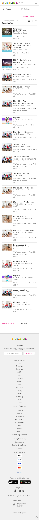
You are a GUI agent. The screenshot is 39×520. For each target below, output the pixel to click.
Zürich (19, 403)
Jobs (19, 425)
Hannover (19, 387)
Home (4, 323)
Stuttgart (19, 381)
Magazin (19, 432)
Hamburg (19, 369)
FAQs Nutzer (19, 416)
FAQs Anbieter (19, 419)
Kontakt (19, 413)
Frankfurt (19, 372)
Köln (19, 375)
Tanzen (12, 323)
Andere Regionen (20, 406)
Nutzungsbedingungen (19, 439)
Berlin (19, 363)
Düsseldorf (19, 378)
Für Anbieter (19, 422)
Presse (19, 428)
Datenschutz (19, 442)
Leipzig (19, 390)
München (19, 366)
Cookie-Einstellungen (19, 445)
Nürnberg (19, 397)
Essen (19, 384)
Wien (19, 400)
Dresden (19, 394)
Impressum (19, 448)
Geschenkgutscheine (19, 435)
